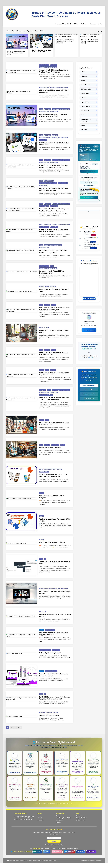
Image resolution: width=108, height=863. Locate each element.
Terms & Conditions (81, 818)
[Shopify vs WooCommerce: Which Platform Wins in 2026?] (41, 40)
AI (44, 180)
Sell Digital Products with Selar (50, 448)
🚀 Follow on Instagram (89, 329)
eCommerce (54, 135)
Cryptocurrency (56, 650)
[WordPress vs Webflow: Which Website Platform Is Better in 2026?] (17, 41)
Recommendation (60, 23)
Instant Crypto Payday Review (50, 653)
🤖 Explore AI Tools (89, 389)
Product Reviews (53, 111)
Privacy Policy (80, 815)
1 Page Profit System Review (49, 715)
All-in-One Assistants (52, 671)
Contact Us (40, 820)
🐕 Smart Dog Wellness (30, 785)
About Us (39, 818)
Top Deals (30, 31)
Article (8, 31)
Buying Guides (39, 31)
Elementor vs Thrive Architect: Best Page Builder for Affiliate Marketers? (65, 41)
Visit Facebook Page (89, 298)
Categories (93, 23)
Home (39, 815)
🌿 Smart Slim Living (93, 760)
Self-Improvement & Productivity (89, 120)
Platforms (42, 286)
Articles (89, 72)
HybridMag (99, 860)
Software (42, 629)
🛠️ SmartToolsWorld (62, 760)
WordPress (91, 860)
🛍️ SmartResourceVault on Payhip (93, 786)
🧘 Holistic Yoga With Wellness (62, 785)
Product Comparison (18, 31)
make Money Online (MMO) (63, 818)
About (69, 23)
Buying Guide (59, 820)
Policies (76, 23)
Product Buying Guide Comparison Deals (48, 67)
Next (19, 727)
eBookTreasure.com (89, 349)
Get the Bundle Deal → (89, 197)
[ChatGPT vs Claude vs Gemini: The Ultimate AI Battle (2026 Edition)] (91, 35)
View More (99, 31)
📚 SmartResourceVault (77, 760)
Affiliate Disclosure (81, 820)
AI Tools (89, 125)
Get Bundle (93, 234)
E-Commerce (89, 76)
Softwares (84, 23)
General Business (55, 444)
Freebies (41, 492)
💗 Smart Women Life (15, 784)
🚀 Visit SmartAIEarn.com (89, 385)
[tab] (8, 30)
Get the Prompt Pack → (89, 171)
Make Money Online (89, 89)
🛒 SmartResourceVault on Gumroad (77, 786)
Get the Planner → (89, 182)
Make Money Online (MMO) (45, 650)
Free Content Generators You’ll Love (52, 542)
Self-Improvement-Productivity (46, 394)
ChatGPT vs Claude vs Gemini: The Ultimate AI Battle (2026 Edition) (90, 41)
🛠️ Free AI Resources (89, 398)
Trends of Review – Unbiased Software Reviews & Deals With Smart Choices (35, 860)
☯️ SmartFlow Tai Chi (46, 784)
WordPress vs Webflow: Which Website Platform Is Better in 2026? (16, 52)
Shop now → (91, 357)
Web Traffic (42, 712)
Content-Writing (51, 629)
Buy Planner (93, 242)
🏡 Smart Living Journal (14, 760)
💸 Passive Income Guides (89, 394)
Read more (42, 316)
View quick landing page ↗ (89, 173)
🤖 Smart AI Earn (30, 760)
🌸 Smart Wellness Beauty (46, 760)
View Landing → (87, 234)
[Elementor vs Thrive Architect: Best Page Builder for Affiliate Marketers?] (66, 35)
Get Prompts (93, 248)
